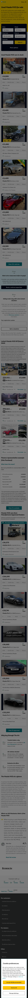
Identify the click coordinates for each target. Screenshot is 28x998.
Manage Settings (14, 993)
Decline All (14, 987)
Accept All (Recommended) (13, 982)
